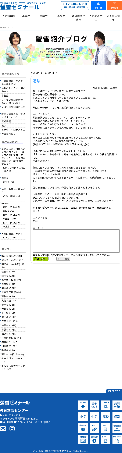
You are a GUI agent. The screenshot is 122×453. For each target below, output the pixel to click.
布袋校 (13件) (8, 329)
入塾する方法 (96, 18)
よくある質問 (113, 18)
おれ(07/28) (9, 181)
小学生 (26, 16)
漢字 (3, 125)
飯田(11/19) (9, 210)
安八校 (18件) (8, 304)
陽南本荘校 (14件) (11, 279)
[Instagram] (12, 428)
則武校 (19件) (8, 283)
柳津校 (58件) (8, 288)
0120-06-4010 (75, 5)
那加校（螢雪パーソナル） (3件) (13, 367)
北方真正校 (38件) (11, 292)
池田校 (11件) (8, 317)
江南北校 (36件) (10, 321)
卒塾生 (5, 95)
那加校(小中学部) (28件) (12, 266)
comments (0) (87, 207)
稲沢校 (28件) (8, 333)
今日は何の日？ (9, 133)
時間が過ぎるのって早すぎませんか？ (13, 115)
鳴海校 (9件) (8, 350)
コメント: (38, 228)
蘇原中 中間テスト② (13, 129)
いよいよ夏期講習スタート (13, 108)
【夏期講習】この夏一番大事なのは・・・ (13, 82)
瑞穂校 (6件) (8, 296)
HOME (3, 27)
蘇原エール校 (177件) (13, 260)
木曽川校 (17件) (10, 341)
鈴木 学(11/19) (11, 214)
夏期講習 (6, 121)
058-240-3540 (11, 415)
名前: (35, 221)
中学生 (44, 16)
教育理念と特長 (78, 18)
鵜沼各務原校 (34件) (12, 256)
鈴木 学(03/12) (11, 206)
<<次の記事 (36, 72)
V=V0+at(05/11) (11, 195)
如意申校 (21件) (10, 346)
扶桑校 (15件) (8, 325)
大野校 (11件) (8, 308)
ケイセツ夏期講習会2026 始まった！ (12, 101)
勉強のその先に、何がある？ (13, 90)
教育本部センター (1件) (12, 360)
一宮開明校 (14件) (11, 337)
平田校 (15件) (8, 312)
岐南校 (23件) (8, 275)
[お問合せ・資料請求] (3, 428)
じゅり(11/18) (10, 237)
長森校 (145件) (9, 271)
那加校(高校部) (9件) (12, 354)
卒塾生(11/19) (10, 218)
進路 (36, 80)
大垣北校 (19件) (10, 300)
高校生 (61, 16)
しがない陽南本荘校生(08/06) (14, 169)
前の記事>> (51, 72)
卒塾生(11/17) (10, 226)
